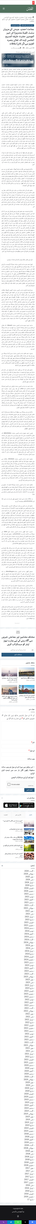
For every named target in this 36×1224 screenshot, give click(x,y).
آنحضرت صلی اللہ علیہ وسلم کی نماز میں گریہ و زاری (9, 679)
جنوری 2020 (28, 1097)
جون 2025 (29, 911)
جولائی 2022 (28, 1011)
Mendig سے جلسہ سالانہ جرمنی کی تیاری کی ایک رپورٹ (13, 838)
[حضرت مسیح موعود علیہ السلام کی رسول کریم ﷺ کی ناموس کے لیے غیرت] (9, 690)
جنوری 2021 (28, 1063)
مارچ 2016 (29, 1191)
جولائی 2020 (28, 1080)
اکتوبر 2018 (28, 1140)
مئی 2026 (29, 880)
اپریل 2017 (29, 1174)
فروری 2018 (28, 1163)
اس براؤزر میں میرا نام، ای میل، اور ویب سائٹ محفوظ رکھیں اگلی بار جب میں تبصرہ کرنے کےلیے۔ (18, 770)
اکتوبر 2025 (28, 900)
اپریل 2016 (29, 1188)
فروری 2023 (28, 991)
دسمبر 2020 (28, 1065)
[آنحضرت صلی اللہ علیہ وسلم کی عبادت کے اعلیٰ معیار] (27, 689)
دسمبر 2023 (28, 963)
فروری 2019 (28, 1128)
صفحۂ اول (28, 17)
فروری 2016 (28, 1194)
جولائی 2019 (28, 1114)
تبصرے (6, 815)
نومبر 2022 (29, 1000)
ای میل (32, 750)
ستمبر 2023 (28, 971)
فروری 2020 (28, 1094)
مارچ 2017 (29, 1177)
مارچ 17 (30, 1200)
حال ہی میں (18, 815)
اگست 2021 (28, 1043)
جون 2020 (29, 1083)
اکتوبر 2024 (28, 934)
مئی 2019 (29, 1120)
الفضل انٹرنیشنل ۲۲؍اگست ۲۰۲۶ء (20, 2)
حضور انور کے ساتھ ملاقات (27, 25)
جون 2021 (29, 1048)
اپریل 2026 (29, 883)
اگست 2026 (28, 871)
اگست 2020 (28, 1077)
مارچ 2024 (29, 954)
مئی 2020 (29, 1085)
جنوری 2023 (28, 994)
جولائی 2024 (28, 943)
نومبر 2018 (29, 1137)
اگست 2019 (28, 1111)
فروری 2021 (28, 1060)
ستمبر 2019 (28, 1108)
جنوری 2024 (28, 960)
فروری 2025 (28, 923)
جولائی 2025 (28, 908)
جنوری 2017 (28, 1183)
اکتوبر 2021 (28, 1037)
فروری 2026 (28, 888)
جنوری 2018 (28, 1165)
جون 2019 (29, 1117)
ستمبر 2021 (28, 1040)
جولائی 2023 (28, 977)
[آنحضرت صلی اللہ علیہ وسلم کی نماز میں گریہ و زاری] (9, 672)
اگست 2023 (28, 974)
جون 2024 (29, 945)
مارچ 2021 (29, 1057)
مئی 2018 (29, 1154)
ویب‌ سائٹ (31, 759)
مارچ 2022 (29, 1023)
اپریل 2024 (29, 951)
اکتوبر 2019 (28, 1105)
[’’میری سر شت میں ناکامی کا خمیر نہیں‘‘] (29, 823)
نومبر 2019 (29, 1103)
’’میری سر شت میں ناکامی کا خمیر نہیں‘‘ (13, 821)
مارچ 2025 (29, 920)
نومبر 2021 (29, 1034)
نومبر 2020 (29, 1068)
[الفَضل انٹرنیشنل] (30, 9)
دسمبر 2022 (28, 997)
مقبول (30, 815)
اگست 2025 (28, 905)
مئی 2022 (29, 1017)
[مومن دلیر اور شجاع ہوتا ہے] (29, 831)
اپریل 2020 (29, 1088)
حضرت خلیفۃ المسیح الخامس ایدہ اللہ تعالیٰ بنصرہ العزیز (19, 18)
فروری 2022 (28, 1025)
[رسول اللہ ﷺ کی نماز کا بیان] (27, 672)
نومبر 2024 (29, 931)
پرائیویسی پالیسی (18, 1211)
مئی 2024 (29, 948)
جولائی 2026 (28, 874)
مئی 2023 (29, 983)
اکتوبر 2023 (28, 968)
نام (33, 742)
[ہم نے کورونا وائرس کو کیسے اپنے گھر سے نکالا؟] (29, 848)
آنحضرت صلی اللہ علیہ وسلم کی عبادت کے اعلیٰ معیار (27, 696)
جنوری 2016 (28, 1197)
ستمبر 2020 (28, 1074)
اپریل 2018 (29, 1157)
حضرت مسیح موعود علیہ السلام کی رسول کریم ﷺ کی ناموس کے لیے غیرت (9, 698)
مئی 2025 (29, 914)
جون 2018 (29, 1151)
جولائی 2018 (28, 1148)
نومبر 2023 (29, 965)
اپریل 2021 (29, 1054)
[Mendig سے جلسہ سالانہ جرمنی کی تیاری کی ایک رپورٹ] (29, 839)
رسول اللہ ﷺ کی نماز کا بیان (28, 678)
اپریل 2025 (29, 917)
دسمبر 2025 (28, 894)
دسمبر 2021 (28, 1031)
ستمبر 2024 (28, 937)
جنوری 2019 (28, 1131)
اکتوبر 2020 (28, 1071)
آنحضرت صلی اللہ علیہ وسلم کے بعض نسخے (14, 855)
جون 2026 (29, 877)
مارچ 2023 (29, 988)
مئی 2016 (29, 1185)
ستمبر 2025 (28, 903)
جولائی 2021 (28, 1045)
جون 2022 (29, 1014)
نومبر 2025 (29, 897)
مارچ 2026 (29, 885)
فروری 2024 (28, 957)
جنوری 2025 (28, 925)
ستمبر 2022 (28, 1005)
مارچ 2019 (29, 1125)
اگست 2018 (28, 1145)
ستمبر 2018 (28, 1143)
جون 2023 (29, 980)
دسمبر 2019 (28, 1100)
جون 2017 (29, 1168)
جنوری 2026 (28, 891)
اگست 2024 (28, 940)
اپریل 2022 (29, 1020)
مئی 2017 (29, 1171)
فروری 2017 (28, 1180)
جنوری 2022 (28, 1028)
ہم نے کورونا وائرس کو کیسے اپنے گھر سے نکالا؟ (13, 846)
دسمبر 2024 (28, 928)
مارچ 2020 (29, 1091)
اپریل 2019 (29, 1123)
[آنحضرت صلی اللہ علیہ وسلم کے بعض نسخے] (29, 856)
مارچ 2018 (29, 1160)
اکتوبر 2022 (28, 1003)
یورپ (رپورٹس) (15, 25)
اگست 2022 (28, 1008)
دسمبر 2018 (28, 1134)
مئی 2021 (29, 1051)
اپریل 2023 (29, 985)
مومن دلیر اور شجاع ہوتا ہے (16, 829)
